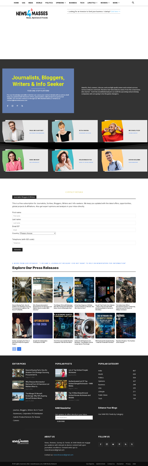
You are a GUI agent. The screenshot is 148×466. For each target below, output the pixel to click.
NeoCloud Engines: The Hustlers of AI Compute (125, 341)
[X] (22, 106)
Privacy (128, 464)
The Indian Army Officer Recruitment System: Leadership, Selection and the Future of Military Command (125, 307)
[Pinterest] (17, 106)
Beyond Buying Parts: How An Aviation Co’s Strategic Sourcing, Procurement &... (37, 372)
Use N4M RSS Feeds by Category (110, 414)
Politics (49, 3)
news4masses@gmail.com (63, 455)
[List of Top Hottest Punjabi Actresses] (61, 373)
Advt (134, 464)
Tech (82, 3)
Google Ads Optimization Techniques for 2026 (40, 341)
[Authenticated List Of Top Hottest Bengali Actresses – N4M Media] (61, 384)
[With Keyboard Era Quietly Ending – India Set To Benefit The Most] (105, 326)
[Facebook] (7, 106)
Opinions (60, 3)
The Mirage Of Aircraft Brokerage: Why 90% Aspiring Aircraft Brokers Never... (36, 396)
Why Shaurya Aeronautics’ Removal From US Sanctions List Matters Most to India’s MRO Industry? (42, 307)
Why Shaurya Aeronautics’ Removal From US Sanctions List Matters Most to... (37, 384)
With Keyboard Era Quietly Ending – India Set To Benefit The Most (104, 341)
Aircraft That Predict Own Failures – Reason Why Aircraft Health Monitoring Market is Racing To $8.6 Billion (104, 307)
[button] (133, 3)
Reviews (104, 3)
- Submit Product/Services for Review (26, 417)
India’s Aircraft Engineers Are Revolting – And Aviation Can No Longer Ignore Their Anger (84, 342)
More (115, 3)
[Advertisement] (74, 42)
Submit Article (100, 464)
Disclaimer (120, 464)
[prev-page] (14, 349)
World (39, 3)
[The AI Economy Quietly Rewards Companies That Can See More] (63, 326)
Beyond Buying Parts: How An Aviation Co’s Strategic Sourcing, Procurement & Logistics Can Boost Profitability (21, 307)
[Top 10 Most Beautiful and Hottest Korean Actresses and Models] (61, 396)
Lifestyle (92, 3)
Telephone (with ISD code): (23, 239)
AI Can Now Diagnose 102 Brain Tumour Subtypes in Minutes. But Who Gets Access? (84, 306)
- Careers (15, 420)
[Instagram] (12, 106)
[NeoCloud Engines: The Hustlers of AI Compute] (126, 326)
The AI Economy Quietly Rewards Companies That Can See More (63, 341)
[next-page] (19, 349)
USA (23, 3)
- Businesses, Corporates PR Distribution (27, 413)
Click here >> (115, 11)
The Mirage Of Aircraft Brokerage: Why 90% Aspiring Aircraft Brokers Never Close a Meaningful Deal (63, 306)
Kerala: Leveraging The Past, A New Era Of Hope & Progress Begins (20, 342)
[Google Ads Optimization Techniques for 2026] (43, 326)
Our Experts (90, 464)
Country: (16, 233)
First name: (16, 212)
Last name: (16, 219)
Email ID (16, 226)
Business (73, 3)
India (30, 3)
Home (16, 3)
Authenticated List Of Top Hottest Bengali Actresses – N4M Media (81, 383)
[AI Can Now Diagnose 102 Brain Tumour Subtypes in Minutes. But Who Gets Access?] (84, 290)
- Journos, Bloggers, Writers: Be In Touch (27, 410)
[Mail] (113, 444)
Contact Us (111, 464)
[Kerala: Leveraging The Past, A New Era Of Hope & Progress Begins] (22, 326)
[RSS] (125, 444)
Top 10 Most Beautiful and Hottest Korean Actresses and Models (80, 395)
